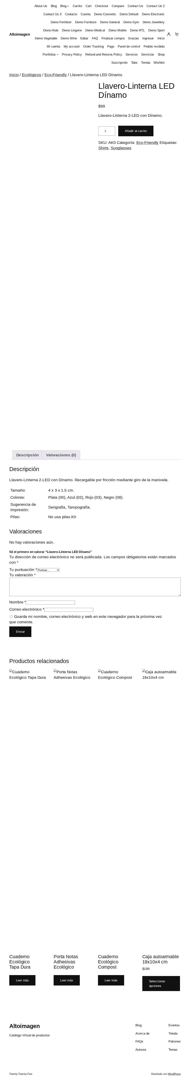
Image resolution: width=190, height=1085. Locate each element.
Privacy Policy (72, 54)
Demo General (110, 22)
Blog (54, 6)
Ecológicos (31, 75)
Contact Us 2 (156, 6)
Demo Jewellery (154, 22)
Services (132, 54)
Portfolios (49, 54)
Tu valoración (22, 575)
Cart (88, 6)
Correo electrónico (26, 609)
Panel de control (129, 46)
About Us (41, 6)
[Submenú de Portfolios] (57, 54)
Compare (118, 6)
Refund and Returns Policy (103, 54)
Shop (161, 54)
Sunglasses (121, 148)
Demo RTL (137, 30)
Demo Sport (156, 30)
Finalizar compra (112, 38)
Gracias (133, 38)
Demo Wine (69, 38)
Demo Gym (131, 22)
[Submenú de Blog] (68, 6)
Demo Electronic (153, 14)
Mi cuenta (53, 46)
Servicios (147, 54)
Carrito (77, 6)
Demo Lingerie (72, 30)
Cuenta (85, 14)
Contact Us (135, 6)
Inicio (161, 38)
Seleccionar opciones (157, 983)
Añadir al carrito (136, 131)
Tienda (145, 62)
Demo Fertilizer (61, 22)
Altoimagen (19, 34)
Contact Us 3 (52, 14)
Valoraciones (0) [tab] (61, 455)
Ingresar (148, 38)
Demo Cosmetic (105, 14)
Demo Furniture (85, 22)
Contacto (71, 14)
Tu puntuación (23, 569)
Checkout (101, 6)
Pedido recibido (154, 46)
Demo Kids (50, 30)
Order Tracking (93, 46)
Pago (110, 46)
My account (72, 46)
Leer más (22, 980)
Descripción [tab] (27, 455)
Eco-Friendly (56, 75)
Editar (84, 38)
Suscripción (119, 62)
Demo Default (129, 14)
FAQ (95, 38)
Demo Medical (95, 30)
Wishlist (159, 62)
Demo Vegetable (46, 38)
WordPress (174, 1073)
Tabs (134, 62)
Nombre (17, 602)
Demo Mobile (118, 30)
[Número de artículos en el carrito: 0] (177, 34)
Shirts (103, 148)
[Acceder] (169, 34)
